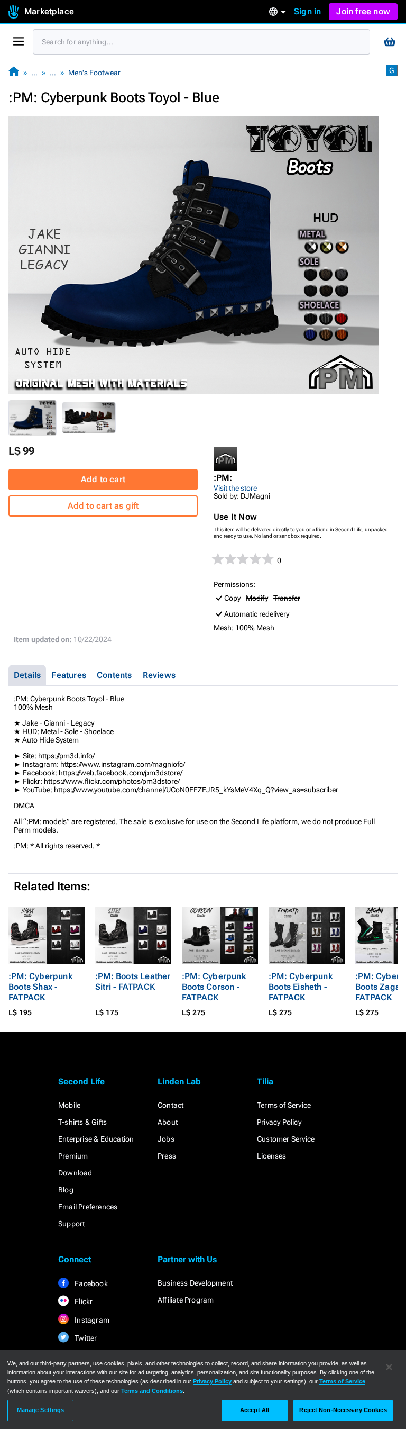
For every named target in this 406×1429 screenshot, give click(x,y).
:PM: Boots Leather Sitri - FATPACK (133, 981)
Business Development (195, 1283)
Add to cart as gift (103, 506)
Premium (73, 1156)
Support (71, 1223)
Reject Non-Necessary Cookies (342, 1410)
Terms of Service (284, 1105)
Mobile (69, 1105)
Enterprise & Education (96, 1139)
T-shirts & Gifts (82, 1122)
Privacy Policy (279, 1122)
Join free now (363, 11)
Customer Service (286, 1139)
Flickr (83, 1301)
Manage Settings (40, 1410)
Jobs (166, 1139)
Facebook (90, 1283)
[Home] (13, 72)
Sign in (307, 11)
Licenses (272, 1156)
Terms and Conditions (152, 1391)
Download (75, 1173)
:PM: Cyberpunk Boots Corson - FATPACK (214, 986)
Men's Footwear (94, 72)
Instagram (91, 1320)
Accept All (254, 1410)
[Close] (389, 1367)
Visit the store (235, 488)
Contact (170, 1105)
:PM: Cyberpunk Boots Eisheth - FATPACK (301, 986)
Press (167, 1156)
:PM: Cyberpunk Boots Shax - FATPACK (40, 986)
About (168, 1122)
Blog (65, 1190)
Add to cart (103, 479)
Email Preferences (87, 1206)
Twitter (85, 1338)
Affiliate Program (186, 1300)
